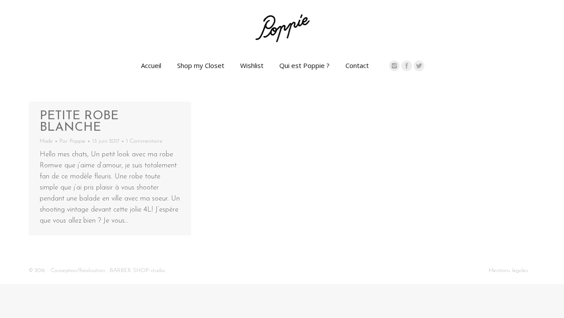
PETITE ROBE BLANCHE (79, 121)
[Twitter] (419, 66)
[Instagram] (394, 66)
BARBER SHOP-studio (137, 270)
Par (72, 141)
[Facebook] (406, 66)
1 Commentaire (144, 141)
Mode (46, 141)
